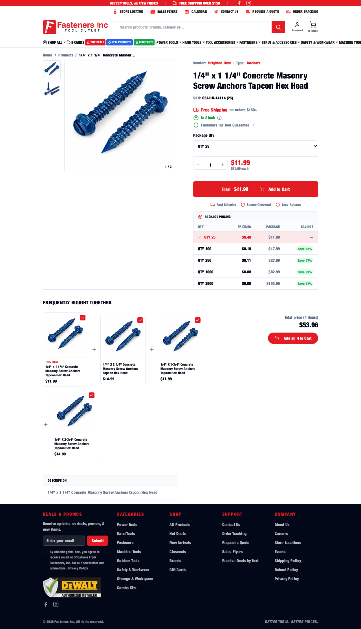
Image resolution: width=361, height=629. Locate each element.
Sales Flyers (232, 551)
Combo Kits (126, 587)
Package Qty (203, 135)
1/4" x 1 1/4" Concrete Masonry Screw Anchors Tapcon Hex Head (62, 370)
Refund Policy (286, 569)
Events (280, 551)
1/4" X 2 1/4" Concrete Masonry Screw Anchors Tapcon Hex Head (120, 368)
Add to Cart (256, 189)
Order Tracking (234, 533)
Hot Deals (177, 533)
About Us (282, 524)
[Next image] (169, 116)
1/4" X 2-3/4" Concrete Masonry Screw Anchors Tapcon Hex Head (71, 443)
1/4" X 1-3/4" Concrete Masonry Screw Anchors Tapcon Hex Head (177, 368)
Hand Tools (126, 533)
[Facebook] (46, 604)
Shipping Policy (288, 560)
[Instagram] (56, 604)
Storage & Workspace (135, 578)
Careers (281, 533)
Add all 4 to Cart (297, 338)
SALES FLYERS (167, 11)
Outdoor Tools (128, 560)
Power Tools (127, 524)
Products (65, 55)
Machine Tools (129, 551)
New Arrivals (180, 542)
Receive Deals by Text (240, 560)
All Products (180, 524)
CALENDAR (199, 11)
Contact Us (231, 524)
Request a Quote (235, 542)
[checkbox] (82, 317)
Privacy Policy (78, 568)
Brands (175, 560)
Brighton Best (219, 62)
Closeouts (178, 551)
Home (47, 55)
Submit (98, 540)
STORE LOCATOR (131, 11)
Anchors (253, 62)
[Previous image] (71, 116)
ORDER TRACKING (305, 11)
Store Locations (288, 542)
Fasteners (125, 542)
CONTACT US (230, 11)
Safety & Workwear (133, 569)
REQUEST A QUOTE (265, 11)
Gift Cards (178, 569)
